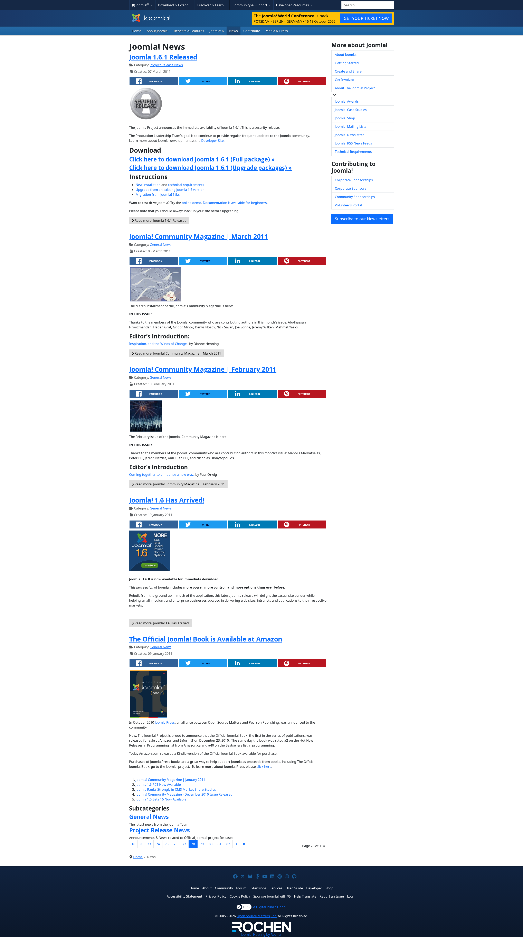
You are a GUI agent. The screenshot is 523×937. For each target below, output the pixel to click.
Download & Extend (173, 5)
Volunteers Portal (348, 205)
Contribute (251, 31)
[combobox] (367, 5)
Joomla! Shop (345, 118)
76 (175, 844)
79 (202, 844)
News (233, 31)
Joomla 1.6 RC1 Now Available (158, 784)
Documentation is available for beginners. (235, 202)
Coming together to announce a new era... (161, 474)
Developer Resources (293, 5)
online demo (191, 202)
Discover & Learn (211, 5)
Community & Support (250, 5)
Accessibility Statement (184, 896)
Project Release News (166, 65)
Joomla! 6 (217, 31)
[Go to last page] (244, 844)
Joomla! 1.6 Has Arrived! (166, 500)
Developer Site (212, 140)
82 (228, 844)
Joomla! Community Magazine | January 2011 (170, 779)
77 (184, 844)
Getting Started (347, 63)
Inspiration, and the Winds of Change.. (158, 343)
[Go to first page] (133, 844)
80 (210, 844)
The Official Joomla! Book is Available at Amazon (205, 639)
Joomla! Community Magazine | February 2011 (202, 369)
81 (219, 844)
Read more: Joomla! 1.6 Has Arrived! (162, 623)
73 (149, 844)
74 (158, 844)
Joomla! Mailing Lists (350, 126)
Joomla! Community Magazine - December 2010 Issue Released (184, 794)
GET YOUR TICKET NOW (366, 18)
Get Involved (344, 79)
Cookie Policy (240, 896)
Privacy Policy (216, 896)
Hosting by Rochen (261, 934)
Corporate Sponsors (350, 188)
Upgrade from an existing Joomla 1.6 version (170, 189)
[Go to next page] (236, 844)
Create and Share (348, 71)
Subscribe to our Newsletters (362, 219)
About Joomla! (157, 31)
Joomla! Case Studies (351, 109)
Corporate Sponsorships (354, 180)
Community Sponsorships (355, 197)
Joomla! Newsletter (349, 135)
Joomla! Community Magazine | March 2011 (198, 236)
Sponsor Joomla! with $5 (272, 896)
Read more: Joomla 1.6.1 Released (160, 220)
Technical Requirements (353, 151)
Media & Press (277, 31)
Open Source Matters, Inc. (257, 916)
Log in (351, 896)
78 (193, 844)
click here (264, 766)
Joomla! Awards (347, 101)
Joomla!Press (165, 722)
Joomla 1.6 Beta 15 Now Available (161, 799)
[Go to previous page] (141, 844)
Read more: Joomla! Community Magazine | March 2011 (177, 353)
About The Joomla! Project (355, 88)
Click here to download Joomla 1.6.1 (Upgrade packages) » (210, 167)
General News (160, 244)
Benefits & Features (189, 31)
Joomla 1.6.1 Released (163, 57)
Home (136, 31)
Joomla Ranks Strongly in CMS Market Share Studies (176, 789)
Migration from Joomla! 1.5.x (158, 194)
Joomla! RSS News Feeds (353, 143)
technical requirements (186, 184)
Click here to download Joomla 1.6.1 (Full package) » (202, 159)
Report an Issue (332, 896)
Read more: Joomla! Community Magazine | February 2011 (179, 484)
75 (167, 844)
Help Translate (305, 896)
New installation (148, 184)
